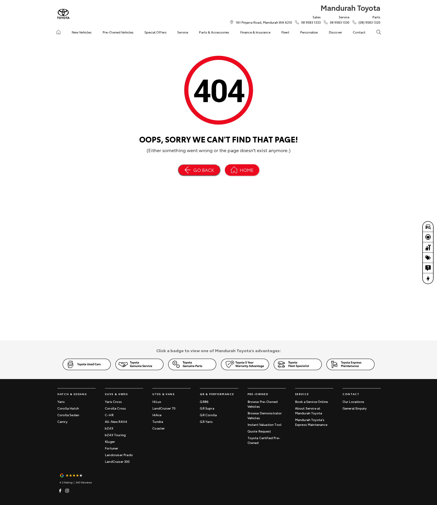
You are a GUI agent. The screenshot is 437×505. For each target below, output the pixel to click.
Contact (359, 32)
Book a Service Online (311, 401)
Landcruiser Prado (119, 454)
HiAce (156, 415)
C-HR (109, 415)
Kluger (110, 441)
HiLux (156, 401)
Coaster (158, 428)
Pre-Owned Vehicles (118, 32)
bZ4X (109, 428)
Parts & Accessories (214, 32)
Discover (335, 32)
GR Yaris (206, 421)
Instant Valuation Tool (265, 424)
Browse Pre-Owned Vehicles (263, 404)
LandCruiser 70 (163, 408)
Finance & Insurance (255, 32)
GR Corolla (208, 415)
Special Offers (156, 32)
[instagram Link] (67, 491)
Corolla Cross (115, 408)
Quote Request (259, 431)
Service (182, 32)
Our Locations (353, 401)
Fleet (285, 32)
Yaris (61, 401)
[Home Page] (63, 14)
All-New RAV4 (116, 421)
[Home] (58, 32)
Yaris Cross (113, 401)
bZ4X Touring (115, 434)
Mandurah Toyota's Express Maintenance (311, 422)
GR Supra (207, 408)
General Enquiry (354, 408)
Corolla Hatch (68, 408)
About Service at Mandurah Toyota (308, 410)
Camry (62, 421)
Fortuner (111, 448)
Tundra (157, 421)
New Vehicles (82, 32)
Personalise (309, 32)
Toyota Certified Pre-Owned (264, 440)
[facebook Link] (60, 491)
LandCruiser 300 (117, 461)
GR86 (204, 401)
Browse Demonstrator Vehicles (265, 415)
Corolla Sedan (68, 415)
